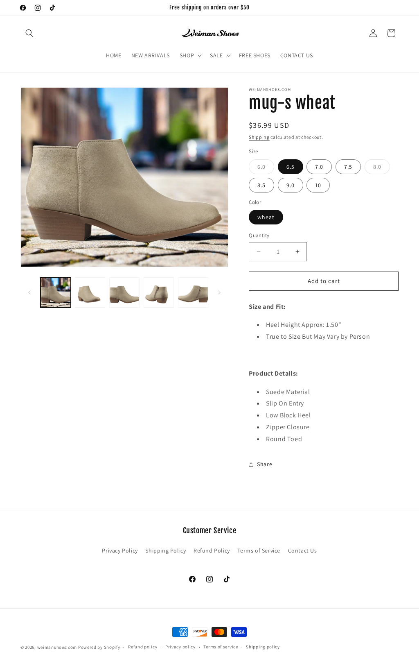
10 (318, 185)
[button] (29, 33)
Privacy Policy (119, 550)
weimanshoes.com (57, 647)
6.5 (290, 166)
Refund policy (142, 647)
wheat (266, 217)
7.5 (348, 166)
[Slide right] (219, 292)
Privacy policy (180, 647)
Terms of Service (258, 550)
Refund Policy (212, 550)
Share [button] (264, 464)
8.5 (261, 185)
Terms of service (220, 647)
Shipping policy (263, 647)
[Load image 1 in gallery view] (56, 292)
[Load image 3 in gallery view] (124, 292)
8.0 (381, 168)
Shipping (259, 137)
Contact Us (302, 550)
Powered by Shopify (99, 647)
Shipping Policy (165, 550)
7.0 (319, 166)
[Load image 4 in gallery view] (159, 292)
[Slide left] (29, 292)
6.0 (265, 168)
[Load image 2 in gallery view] (90, 292)
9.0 (290, 185)
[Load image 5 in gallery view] (193, 292)
